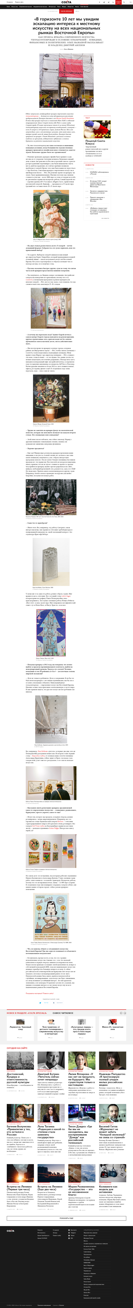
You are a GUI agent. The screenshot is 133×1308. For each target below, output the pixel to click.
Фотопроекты (41, 1232)
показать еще (66, 1218)
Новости (40, 1230)
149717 (21, 1154)
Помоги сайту (19, 2)
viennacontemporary (32, 116)
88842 (81, 1158)
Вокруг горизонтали (13, 1184)
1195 (113, 1037)
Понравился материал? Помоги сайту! (39, 993)
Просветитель (88, 1254)
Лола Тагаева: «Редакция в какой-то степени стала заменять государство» (51, 1132)
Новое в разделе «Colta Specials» (27, 1013)
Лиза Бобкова (43, 751)
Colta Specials (84, 6)
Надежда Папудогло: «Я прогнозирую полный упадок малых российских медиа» (112, 1079)
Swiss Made (87, 1279)
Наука (77, 6)
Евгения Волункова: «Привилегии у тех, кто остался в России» (19, 1130)
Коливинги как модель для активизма (108, 1189)
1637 (51, 1037)
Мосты (86, 1241)
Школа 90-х (87, 1292)
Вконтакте (74, 1230)
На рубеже (87, 1257)
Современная (25, 6)
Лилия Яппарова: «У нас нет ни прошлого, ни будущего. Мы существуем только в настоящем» (81, 1079)
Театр (58, 6)
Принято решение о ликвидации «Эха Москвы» (97, 199)
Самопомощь (87, 1251)
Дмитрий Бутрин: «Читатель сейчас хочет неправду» (48, 1077)
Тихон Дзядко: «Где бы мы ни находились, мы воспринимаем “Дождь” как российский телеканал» (80, 1134)
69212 (114, 1209)
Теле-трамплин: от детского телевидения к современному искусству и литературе (51, 1030)
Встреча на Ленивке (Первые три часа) (19, 1188)
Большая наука (88, 1276)
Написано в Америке (90, 1273)
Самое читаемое (63, 1013)
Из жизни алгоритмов (90, 1246)
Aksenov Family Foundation (65, 118)
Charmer (61, 1305)
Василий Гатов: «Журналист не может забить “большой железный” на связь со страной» (112, 1132)
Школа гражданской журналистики (94, 1284)
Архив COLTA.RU (42, 1238)
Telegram (73, 1232)
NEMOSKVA (87, 1262)
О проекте (10, 2)
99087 (113, 1098)
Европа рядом (88, 1268)
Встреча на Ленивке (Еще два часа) (50, 1188)
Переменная (87, 1271)
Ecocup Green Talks (89, 1249)
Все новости (105, 218)
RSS (72, 1238)
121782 (23, 1090)
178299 (21, 1209)
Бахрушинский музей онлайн (92, 1298)
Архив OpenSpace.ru (43, 1235)
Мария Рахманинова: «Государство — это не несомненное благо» (81, 1190)
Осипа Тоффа (54, 828)
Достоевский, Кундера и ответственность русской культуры (18, 1078)
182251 (53, 1097)
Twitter (72, 1235)
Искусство (14, 6)
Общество (71, 6)
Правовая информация (44, 1305)
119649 (83, 1098)
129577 (51, 1155)
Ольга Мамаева (68, 49)
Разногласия (87, 1281)
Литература (52, 6)
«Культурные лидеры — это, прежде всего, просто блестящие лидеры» (82, 1030)
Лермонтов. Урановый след (20, 1028)
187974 (52, 1209)
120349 (83, 1210)
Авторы (55, 1232)
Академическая (40, 6)
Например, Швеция (89, 1260)
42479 (20, 1037)
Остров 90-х (87, 1287)
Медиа (64, 6)
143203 (112, 1152)
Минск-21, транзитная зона (112, 1028)
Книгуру (86, 1295)
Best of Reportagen (89, 1265)
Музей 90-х (87, 1290)
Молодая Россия (88, 1238)
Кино (8, 6)
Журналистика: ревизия (45, 1071)
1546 (82, 1037)
